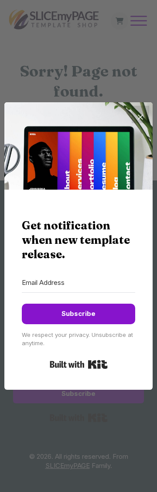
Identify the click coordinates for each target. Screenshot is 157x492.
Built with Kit (79, 364)
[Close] (140, 114)
